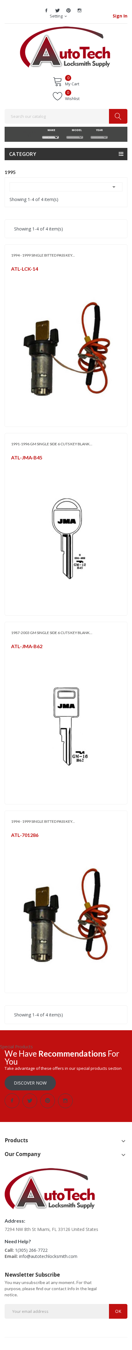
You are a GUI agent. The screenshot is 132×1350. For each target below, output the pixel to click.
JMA (14, 465)
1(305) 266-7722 (31, 1250)
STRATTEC (19, 276)
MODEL (75, 130)
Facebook (46, 10)
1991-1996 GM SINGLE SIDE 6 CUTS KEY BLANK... (51, 444)
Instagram (79, 10)
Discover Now (30, 1083)
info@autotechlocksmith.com (48, 1256)
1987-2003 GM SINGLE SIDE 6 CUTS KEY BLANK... (51, 632)
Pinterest (68, 10)
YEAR (99, 130)
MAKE (51, 130)
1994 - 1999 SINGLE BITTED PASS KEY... (43, 255)
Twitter (57, 10)
